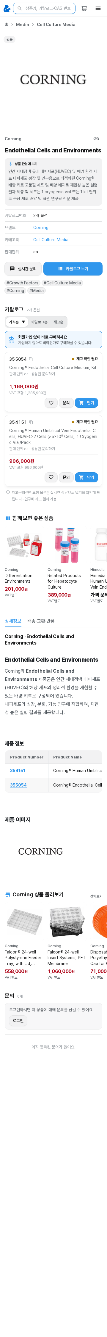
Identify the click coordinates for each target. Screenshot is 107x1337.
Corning (13, 138)
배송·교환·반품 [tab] (41, 621)
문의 (66, 402)
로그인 (18, 1020)
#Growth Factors (22, 283)
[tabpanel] (53, 753)
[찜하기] (51, 402)
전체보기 (96, 896)
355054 (18, 785)
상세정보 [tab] (13, 621)
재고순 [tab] (58, 322)
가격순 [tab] (17, 322)
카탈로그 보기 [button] (77, 268)
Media (22, 24)
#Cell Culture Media (62, 283)
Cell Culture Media (56, 24)
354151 (17, 770)
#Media (36, 290)
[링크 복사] (96, 139)
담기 (90, 402)
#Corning (15, 290)
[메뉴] (98, 8)
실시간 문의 (27, 268)
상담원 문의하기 (43, 374)
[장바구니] (84, 8)
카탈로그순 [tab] (39, 322)
